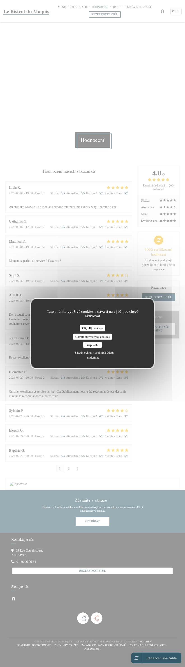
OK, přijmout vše (92, 328)
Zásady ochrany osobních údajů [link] (94, 352)
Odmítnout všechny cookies (92, 336)
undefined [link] (93, 357)
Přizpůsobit (92, 345)
